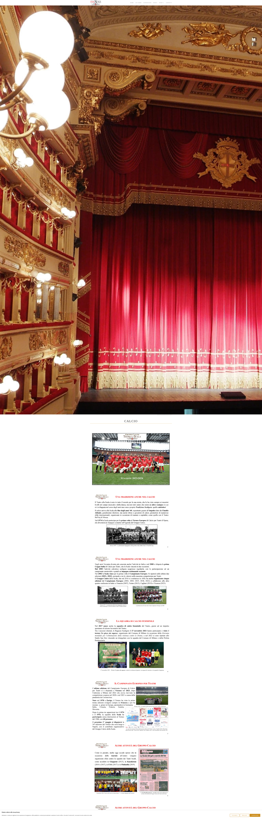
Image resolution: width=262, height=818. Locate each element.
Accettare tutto (255, 815)
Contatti (169, 2)
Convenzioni (147, 2)
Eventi (155, 2)
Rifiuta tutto (244, 815)
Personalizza (234, 815)
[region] (131, 814)
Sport (161, 2)
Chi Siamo (138, 2)
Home (132, 2)
